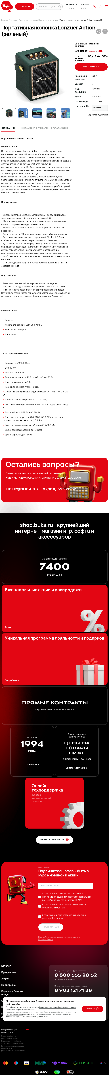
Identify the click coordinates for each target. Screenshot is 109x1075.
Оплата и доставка (75, 768)
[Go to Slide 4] (51, 113)
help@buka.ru (22, 489)
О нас (83, 8)
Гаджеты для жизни (28, 20)
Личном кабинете (45, 939)
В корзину (89, 67)
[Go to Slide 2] (23, 113)
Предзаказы (8, 972)
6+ (93, 84)
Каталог (13, 20)
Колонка (96, 89)
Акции (72, 8)
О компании (31, 765)
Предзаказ (71, 5)
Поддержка (8, 985)
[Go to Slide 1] (9, 113)
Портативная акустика (48, 20)
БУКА (94, 76)
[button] (36, 74)
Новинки (84, 5)
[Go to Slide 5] (65, 113)
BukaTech (96, 97)
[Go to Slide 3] (37, 113)
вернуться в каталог (52, 840)
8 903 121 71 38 (73, 990)
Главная (4, 20)
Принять (90, 1009)
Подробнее (11, 681)
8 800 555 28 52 (75, 975)
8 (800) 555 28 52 (59, 489)
